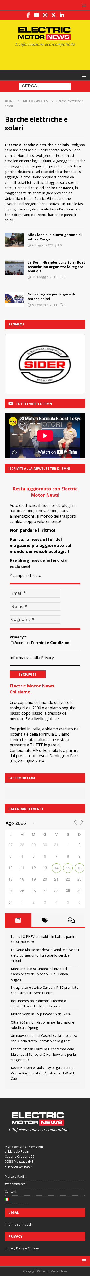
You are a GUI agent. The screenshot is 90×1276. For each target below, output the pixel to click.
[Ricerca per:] (45, 86)
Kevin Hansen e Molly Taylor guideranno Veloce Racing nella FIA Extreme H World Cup (42, 1073)
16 (79, 868)
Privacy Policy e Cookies (22, 1248)
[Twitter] (53, 15)
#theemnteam (15, 1184)
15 (68, 868)
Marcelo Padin (15, 1176)
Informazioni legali (18, 1224)
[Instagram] (45, 15)
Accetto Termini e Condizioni (42, 642)
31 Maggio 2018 (44, 277)
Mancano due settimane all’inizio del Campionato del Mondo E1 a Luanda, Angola (40, 974)
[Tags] (44, 920)
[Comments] (71, 920)
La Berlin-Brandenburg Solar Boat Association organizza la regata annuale (56, 266)
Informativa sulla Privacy (32, 657)
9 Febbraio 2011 (44, 304)
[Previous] (15, 364)
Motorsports (35, 101)
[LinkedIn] (62, 15)
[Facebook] (28, 15)
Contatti (10, 1191)
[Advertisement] (47, 58)
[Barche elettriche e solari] (14, 267)
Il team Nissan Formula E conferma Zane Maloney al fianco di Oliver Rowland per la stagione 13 (43, 1054)
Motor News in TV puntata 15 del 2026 (41, 1014)
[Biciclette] (14, 240)
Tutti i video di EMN (34, 403)
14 (56, 868)
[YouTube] (36, 15)
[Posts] (18, 920)
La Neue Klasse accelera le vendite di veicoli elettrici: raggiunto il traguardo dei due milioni (45, 955)
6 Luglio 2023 (42, 245)
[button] (83, 5)
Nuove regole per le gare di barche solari (51, 296)
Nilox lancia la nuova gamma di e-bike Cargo (55, 237)
